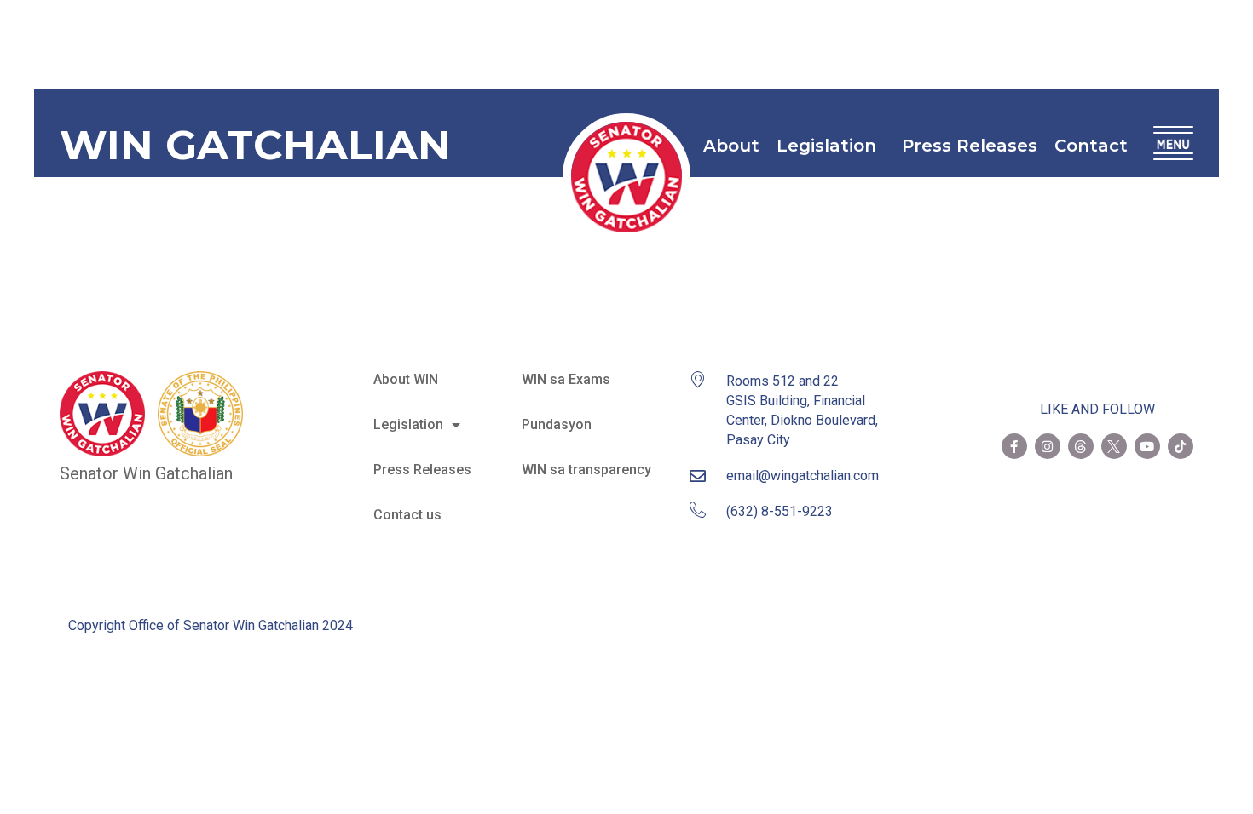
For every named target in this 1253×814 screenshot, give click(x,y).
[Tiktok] (1180, 446)
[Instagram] (1047, 446)
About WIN (405, 379)
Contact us (407, 515)
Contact (1091, 145)
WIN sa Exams (566, 379)
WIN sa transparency (586, 469)
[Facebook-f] (1014, 446)
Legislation (826, 145)
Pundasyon (557, 424)
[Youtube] (1147, 446)
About (731, 145)
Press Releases (969, 145)
